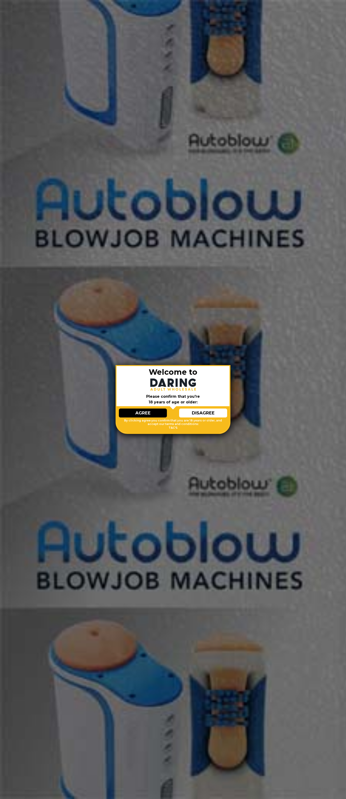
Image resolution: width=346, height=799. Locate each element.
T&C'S (173, 427)
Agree (143, 413)
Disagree (203, 413)
